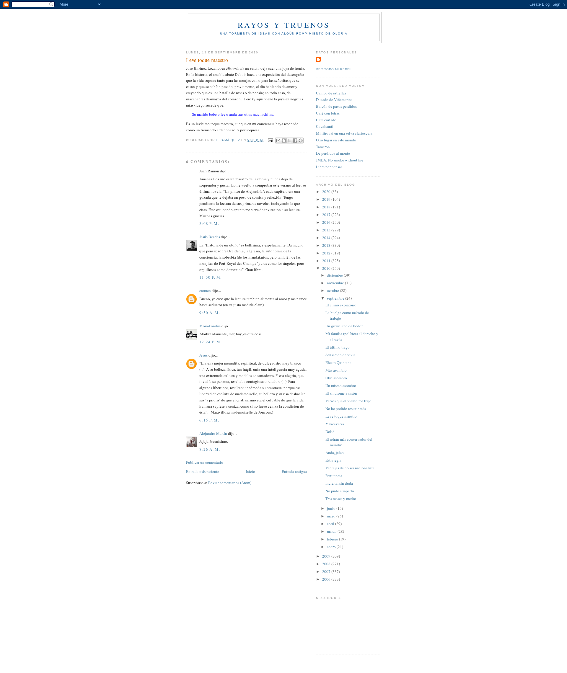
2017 (326, 214)
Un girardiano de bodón (344, 326)
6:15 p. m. (209, 420)
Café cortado (326, 119)
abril (331, 523)
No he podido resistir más (345, 408)
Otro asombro (336, 377)
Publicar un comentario (204, 462)
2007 (326, 571)
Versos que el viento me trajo (348, 401)
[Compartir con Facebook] (295, 140)
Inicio (250, 471)
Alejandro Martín (213, 433)
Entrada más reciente (202, 471)
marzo (332, 531)
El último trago (337, 347)
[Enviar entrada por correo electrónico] (270, 140)
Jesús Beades (209, 236)
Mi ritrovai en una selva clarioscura (344, 133)
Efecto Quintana (338, 362)
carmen (205, 290)
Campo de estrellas (331, 93)
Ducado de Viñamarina (334, 99)
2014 (326, 237)
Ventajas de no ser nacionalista (349, 468)
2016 (326, 222)
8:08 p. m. (209, 223)
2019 (326, 199)
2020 (326, 191)
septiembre (336, 298)
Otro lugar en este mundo (336, 140)
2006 (326, 579)
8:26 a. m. (209, 449)
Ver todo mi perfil (334, 69)
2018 (326, 207)
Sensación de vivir (340, 354)
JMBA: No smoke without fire (339, 160)
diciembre (335, 275)
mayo (331, 516)
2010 (326, 268)
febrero (333, 539)
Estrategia (333, 460)
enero (332, 546)
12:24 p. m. (210, 341)
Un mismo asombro (340, 385)
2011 (326, 260)
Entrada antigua (294, 471)
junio (331, 508)
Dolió (330, 431)
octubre (333, 290)
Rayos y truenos (284, 25)
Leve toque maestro (341, 416)
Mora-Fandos (210, 326)
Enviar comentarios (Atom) (229, 482)
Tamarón (323, 146)
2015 (326, 230)
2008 (326, 563)
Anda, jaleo (334, 452)
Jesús (203, 355)
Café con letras (328, 113)
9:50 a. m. (209, 312)
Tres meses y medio (340, 498)
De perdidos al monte (333, 153)
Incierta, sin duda (339, 483)
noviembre (336, 282)
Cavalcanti (324, 126)
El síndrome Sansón (341, 393)
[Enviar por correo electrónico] (278, 140)
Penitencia (333, 475)
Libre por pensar (329, 166)
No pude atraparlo (339, 491)
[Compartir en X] (289, 140)
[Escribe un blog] (284, 140)
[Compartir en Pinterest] (301, 140)
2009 (326, 556)
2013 (326, 245)
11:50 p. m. (210, 277)
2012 (326, 253)
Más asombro (336, 370)
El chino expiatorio (340, 305)
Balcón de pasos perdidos (336, 106)
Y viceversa (334, 424)
